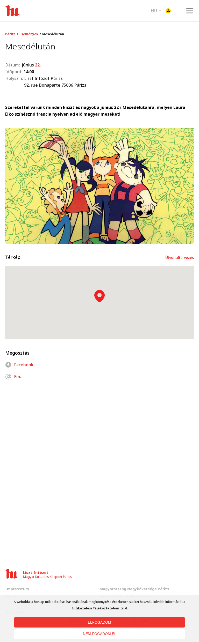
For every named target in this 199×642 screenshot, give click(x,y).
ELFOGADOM (99, 622)
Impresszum (17, 588)
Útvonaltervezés (179, 257)
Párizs (10, 34)
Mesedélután (53, 34)
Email (19, 376)
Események (28, 34)
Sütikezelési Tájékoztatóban (95, 608)
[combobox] (156, 10)
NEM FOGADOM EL (99, 634)
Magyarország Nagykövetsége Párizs (134, 588)
